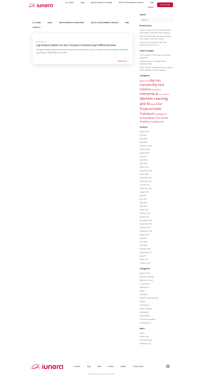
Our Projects (144, 305)
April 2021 (143, 206)
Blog (82, 2)
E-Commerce (156, 89)
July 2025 (143, 156)
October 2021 (145, 185)
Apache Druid (145, 81)
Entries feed (144, 336)
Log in (142, 333)
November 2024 (146, 171)
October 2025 (145, 149)
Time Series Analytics (148, 319)
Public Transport (146, 309)
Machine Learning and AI (149, 298)
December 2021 (146, 178)
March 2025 (144, 167)
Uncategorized (157, 121)
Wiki (152, 2)
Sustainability (147, 117)
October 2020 (145, 227)
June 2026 (143, 138)
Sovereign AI (160, 114)
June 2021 (143, 199)
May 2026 (143, 142)
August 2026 (144, 131)
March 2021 (144, 210)
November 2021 (146, 181)
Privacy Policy (138, 366)
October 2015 (145, 263)
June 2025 (143, 160)
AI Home (76, 366)
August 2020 (144, 234)
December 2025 (146, 146)
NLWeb (153, 104)
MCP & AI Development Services (131, 2)
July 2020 (143, 238)
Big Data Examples (147, 276)
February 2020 (145, 249)
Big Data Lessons (146, 280)
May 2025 (143, 163)
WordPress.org (145, 343)
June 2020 (143, 242)
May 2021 (143, 202)
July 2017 (143, 256)
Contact (151, 7)
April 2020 (143, 245)
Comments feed (146, 340)
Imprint (123, 366)
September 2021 (146, 188)
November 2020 (146, 224)
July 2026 (143, 135)
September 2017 (146, 252)
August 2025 (144, 153)
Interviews (166, 94)
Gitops (160, 94)
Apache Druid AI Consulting (101, 2)
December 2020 (146, 220)
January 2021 (145, 217)
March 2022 (144, 174)
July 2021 (143, 195)
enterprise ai (149, 93)
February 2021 (145, 213)
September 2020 (146, 231)
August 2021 (144, 192)
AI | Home (70, 2)
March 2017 (144, 259)
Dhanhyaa (42, 42)
